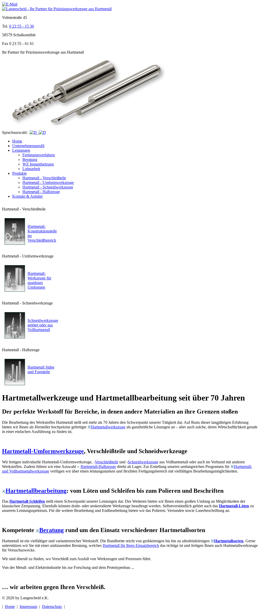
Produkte (19, 173)
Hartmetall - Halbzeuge (41, 192)
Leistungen (21, 150)
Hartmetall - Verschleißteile (44, 178)
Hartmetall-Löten (234, 506)
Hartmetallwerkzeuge (108, 427)
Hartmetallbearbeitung (36, 490)
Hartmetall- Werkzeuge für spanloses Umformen (39, 280)
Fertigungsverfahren (38, 155)
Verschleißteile (106, 462)
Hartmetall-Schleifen (27, 501)
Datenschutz (52, 606)
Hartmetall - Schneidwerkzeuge (47, 187)
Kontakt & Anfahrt (27, 196)
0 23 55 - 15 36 (21, 26)
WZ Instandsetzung (38, 164)
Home (17, 141)
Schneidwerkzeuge (143, 462)
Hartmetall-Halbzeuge (98, 466)
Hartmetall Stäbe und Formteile (41, 369)
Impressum (28, 606)
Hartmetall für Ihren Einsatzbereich (131, 545)
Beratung (29, 159)
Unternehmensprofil (28, 146)
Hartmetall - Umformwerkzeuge (48, 182)
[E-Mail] (9, 4)
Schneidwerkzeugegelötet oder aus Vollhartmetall (43, 325)
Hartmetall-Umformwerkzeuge (43, 451)
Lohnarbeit (31, 169)
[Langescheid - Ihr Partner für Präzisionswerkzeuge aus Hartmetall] (57, 9)
